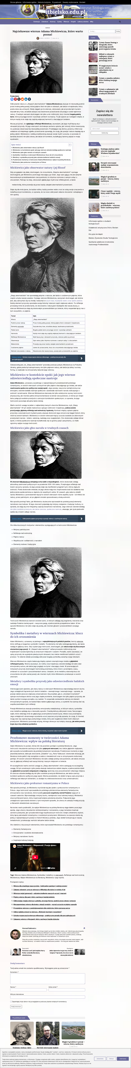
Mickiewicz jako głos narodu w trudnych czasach (29, 152)
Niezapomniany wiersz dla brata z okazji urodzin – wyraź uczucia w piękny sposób (45, 904)
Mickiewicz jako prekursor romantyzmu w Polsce (29, 162)
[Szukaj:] (102, 31)
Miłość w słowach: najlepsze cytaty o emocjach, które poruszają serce (106, 57)
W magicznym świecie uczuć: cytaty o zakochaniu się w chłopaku (108, 69)
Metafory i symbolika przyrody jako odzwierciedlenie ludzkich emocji (36, 157)
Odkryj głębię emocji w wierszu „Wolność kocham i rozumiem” (37, 912)
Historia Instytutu (44, 2)
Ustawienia (100, 1058)
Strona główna (15, 2)
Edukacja (37, 22)
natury (67, 175)
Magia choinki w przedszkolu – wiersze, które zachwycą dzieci (110, 205)
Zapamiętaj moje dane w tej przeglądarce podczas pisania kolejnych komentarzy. (39, 1001)
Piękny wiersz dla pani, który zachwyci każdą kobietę (34, 897)
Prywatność (56, 2)
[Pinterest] (15, 99)
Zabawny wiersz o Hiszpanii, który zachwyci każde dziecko (36, 919)
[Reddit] (22, 99)
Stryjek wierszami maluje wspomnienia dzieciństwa (109, 165)
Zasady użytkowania (70, 2)
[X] (18, 99)
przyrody (21, 326)
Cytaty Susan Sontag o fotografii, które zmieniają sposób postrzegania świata (108, 45)
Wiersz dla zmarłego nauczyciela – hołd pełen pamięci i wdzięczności (40, 886)
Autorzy (52, 22)
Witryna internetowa (17, 994)
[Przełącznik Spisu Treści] (69, 144)
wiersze (80, 641)
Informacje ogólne (29, 2)
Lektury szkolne (83, 22)
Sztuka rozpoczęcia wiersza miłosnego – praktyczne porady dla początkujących (44, 915)
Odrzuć (111, 1058)
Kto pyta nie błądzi (96, 234)
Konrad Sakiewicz (45, 38)
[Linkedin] (25, 99)
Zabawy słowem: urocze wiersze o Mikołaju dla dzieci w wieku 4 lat (39, 890)
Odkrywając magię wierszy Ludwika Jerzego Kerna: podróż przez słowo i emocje (44, 901)
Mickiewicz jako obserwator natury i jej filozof (28, 147)
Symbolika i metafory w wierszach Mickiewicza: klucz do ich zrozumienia (38, 155)
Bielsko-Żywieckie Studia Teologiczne (103, 238)
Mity (91, 22)
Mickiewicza (25, 482)
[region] (65, 1058)
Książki (73, 22)
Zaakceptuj (123, 1058)
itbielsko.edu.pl (65, 12)
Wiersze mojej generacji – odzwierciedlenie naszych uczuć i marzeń (39, 893)
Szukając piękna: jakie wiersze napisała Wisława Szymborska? (110, 151)
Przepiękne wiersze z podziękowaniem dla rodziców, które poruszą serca (41, 908)
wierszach (59, 875)
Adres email (53, 987)
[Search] (120, 22)
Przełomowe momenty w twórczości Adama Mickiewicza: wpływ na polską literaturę (41, 160)
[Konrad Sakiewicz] (15, 934)
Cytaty (59, 22)
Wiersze (66, 22)
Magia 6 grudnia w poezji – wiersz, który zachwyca (73, 1043)
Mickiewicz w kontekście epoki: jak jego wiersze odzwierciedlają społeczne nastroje (42, 150)
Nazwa (13, 987)
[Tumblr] (29, 99)
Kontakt (82, 2)
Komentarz (14, 972)
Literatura (45, 22)
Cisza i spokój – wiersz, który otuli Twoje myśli (110, 192)
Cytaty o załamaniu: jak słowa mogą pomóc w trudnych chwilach (108, 91)
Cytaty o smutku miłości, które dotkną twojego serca (109, 80)
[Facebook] (12, 99)
